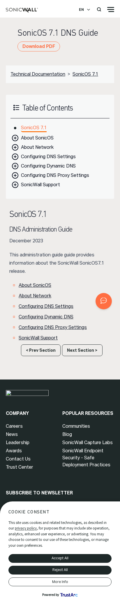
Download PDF (38, 46)
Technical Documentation (37, 74)
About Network (37, 147)
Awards (14, 450)
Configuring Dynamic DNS (48, 166)
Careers (14, 426)
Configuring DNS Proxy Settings (55, 175)
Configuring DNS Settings (48, 156)
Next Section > (82, 350)
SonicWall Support (40, 184)
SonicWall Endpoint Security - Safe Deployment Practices (86, 458)
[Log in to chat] (104, 301)
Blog (67, 434)
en (81, 10)
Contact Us (18, 459)
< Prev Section (41, 350)
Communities (76, 426)
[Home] (22, 10)
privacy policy (26, 528)
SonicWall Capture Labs (87, 442)
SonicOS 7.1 (85, 74)
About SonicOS (37, 138)
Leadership (17, 442)
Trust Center (19, 467)
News (12, 434)
